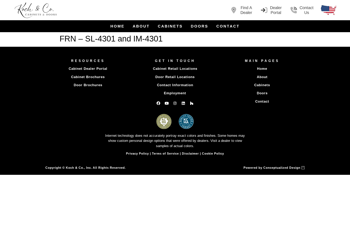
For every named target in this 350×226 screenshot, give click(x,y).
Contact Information (175, 85)
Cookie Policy (213, 153)
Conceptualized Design (282, 167)
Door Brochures (88, 85)
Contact (228, 26)
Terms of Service (165, 153)
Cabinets (170, 26)
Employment (175, 93)
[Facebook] (158, 103)
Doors (199, 26)
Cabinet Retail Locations (175, 69)
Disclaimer (190, 153)
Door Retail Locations (175, 77)
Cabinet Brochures (88, 77)
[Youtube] (166, 103)
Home (117, 26)
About (141, 26)
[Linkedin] (183, 103)
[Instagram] (175, 103)
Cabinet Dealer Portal (88, 69)
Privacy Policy (137, 153)
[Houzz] (191, 103)
